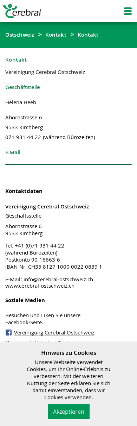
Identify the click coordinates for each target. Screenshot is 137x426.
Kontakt (55, 34)
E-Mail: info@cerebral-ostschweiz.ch (49, 279)
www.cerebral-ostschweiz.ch (40, 285)
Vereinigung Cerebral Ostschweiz (54, 332)
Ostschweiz (19, 34)
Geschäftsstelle (23, 215)
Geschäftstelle (22, 86)
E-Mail (12, 152)
